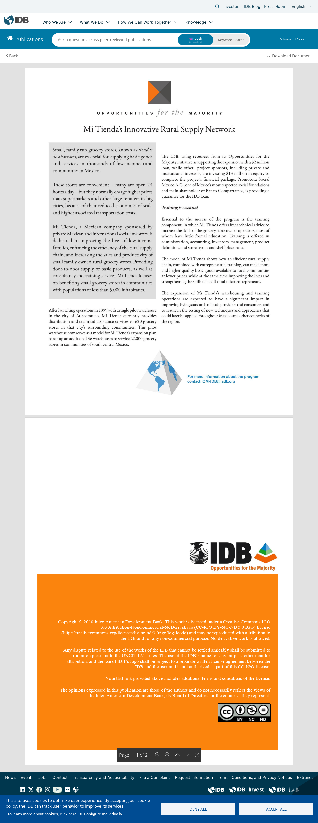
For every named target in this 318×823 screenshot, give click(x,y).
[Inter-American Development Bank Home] (16, 23)
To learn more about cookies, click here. (42, 813)
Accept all (276, 809)
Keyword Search (231, 40)
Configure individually (103, 813)
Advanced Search (294, 39)
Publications (29, 39)
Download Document (292, 56)
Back (13, 56)
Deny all (198, 809)
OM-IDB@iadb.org (219, 381)
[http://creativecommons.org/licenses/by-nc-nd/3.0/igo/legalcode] (124, 632)
